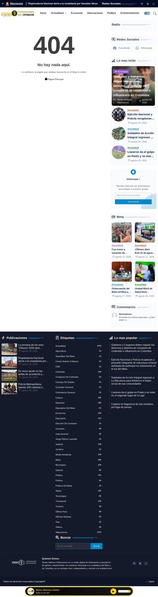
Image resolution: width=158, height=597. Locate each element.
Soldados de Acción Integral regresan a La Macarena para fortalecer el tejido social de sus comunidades (140, 136)
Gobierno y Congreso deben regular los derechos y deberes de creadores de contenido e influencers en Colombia (132, 348)
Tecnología (78, 496)
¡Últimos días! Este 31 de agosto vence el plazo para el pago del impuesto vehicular (144, 251)
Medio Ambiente (78, 454)
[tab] (43, 13)
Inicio (43, 13)
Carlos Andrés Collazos (78, 361)
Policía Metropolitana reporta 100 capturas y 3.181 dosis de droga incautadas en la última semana (31, 386)
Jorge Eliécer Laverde (78, 439)
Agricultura (78, 351)
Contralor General (78, 387)
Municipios (78, 465)
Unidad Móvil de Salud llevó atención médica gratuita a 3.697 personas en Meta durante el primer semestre (144, 290)
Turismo (78, 506)
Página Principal (55, 79)
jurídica (78, 449)
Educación (78, 418)
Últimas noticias (78, 516)
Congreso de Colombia (78, 377)
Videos (78, 527)
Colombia (78, 372)
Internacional (95, 13)
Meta (78, 460)
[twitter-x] (148, 4)
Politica (78, 475)
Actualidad (57, 13)
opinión (78, 470)
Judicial (78, 444)
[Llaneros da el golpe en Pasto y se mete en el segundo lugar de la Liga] (119, 152)
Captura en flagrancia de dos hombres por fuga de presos (132, 405)
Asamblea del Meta (78, 356)
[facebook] (142, 4)
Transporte (78, 501)
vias (78, 522)
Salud (78, 491)
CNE (78, 366)
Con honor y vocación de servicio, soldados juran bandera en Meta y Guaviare (121, 251)
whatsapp (146, 48)
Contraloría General (78, 392)
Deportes (78, 403)
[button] (147, 13)
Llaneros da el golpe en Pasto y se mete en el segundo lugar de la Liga (140, 154)
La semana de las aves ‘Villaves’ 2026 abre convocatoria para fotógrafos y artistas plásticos (31, 347)
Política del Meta (78, 485)
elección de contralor (78, 423)
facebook (124, 48)
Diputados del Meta (78, 408)
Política (111, 13)
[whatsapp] (153, 4)
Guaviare (78, 428)
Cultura (78, 397)
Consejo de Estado (78, 382)
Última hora (78, 511)
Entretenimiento (130, 13)
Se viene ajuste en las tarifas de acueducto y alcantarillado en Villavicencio (30, 373)
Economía (77, 13)
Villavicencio (78, 532)
